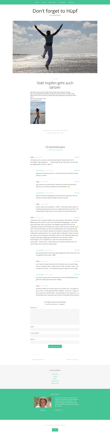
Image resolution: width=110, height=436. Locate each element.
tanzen (61, 133)
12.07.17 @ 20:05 (44, 204)
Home (37, 2)
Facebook (62, 2)
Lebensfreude (64, 130)
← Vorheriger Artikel (37, 359)
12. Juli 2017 (55, 79)
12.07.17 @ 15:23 (44, 181)
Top (55, 429)
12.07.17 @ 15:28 (44, 261)
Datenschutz (62, 425)
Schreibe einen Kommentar (55, 150)
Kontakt (71, 2)
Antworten (77, 157)
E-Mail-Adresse (35, 333)
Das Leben (53, 130)
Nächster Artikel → (73, 359)
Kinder (55, 378)
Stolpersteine (55, 383)
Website (32, 339)
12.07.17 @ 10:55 (38, 157)
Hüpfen (58, 130)
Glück (58, 133)
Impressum (56, 425)
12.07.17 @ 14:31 (49, 250)
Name (32, 327)
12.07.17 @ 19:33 (49, 193)
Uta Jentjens (40, 170)
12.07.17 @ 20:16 (44, 286)
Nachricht (33, 307)
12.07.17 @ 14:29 (49, 170)
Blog (43, 2)
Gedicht (54, 133)
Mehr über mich (59, 410)
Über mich (52, 2)
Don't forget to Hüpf (55, 11)
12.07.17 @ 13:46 (38, 217)
